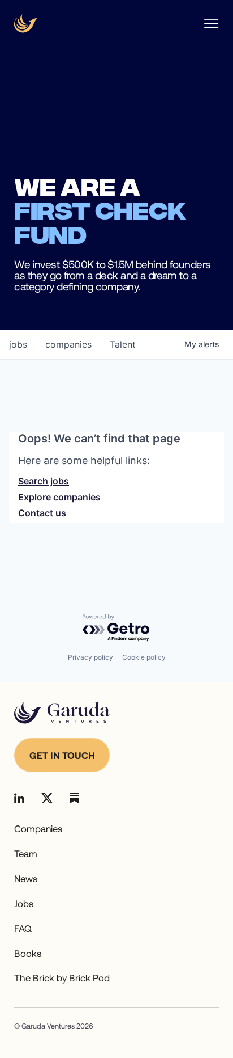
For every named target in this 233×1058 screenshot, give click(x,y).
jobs (18, 344)
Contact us (42, 513)
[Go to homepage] (62, 713)
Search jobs (43, 481)
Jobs (23, 903)
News (25, 878)
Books (27, 953)
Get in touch (62, 755)
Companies (38, 828)
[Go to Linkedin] (19, 798)
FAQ (23, 928)
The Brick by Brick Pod (62, 977)
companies (68, 344)
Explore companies (59, 497)
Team (25, 853)
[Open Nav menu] (211, 23)
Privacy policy (90, 657)
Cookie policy (144, 657)
